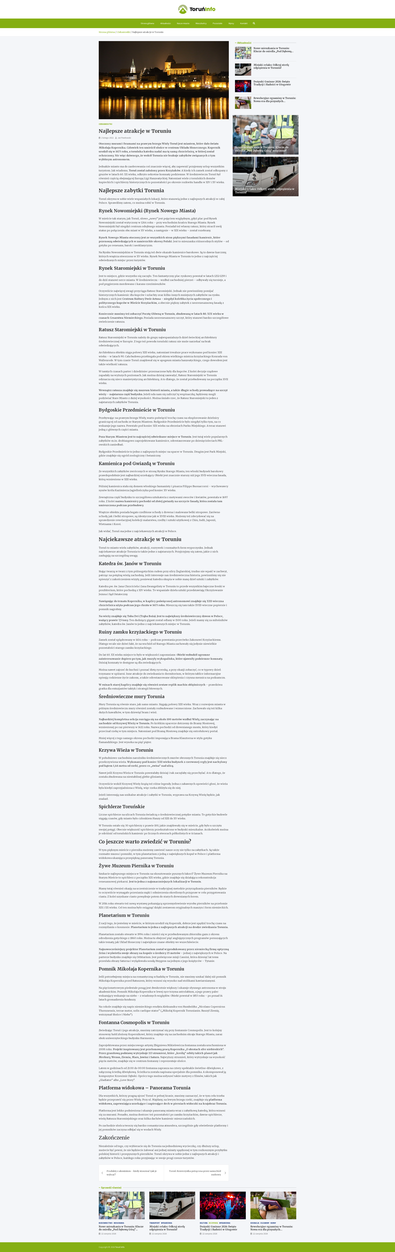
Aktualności (165, 23)
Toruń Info (120, 1247)
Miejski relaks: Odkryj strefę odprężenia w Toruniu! (271, 66)
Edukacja (254, 1223)
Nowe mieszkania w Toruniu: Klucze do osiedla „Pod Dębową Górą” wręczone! (272, 51)
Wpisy (231, 23)
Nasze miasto (183, 23)
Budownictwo (105, 1223)
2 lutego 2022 (107, 137)
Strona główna (147, 23)
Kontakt (243, 23)
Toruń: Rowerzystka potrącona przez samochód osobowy (195, 1173)
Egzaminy (264, 1223)
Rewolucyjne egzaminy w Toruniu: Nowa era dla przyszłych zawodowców (275, 101)
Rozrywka (213, 1223)
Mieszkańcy (201, 23)
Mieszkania (119, 1223)
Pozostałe (217, 23)
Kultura (204, 1223)
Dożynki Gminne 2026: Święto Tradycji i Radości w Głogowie (272, 83)
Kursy (273, 1223)
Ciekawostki (105, 124)
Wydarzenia (166, 1223)
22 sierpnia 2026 (108, 1233)
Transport (154, 1223)
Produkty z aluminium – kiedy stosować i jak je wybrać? (132, 1173)
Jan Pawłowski (124, 137)
